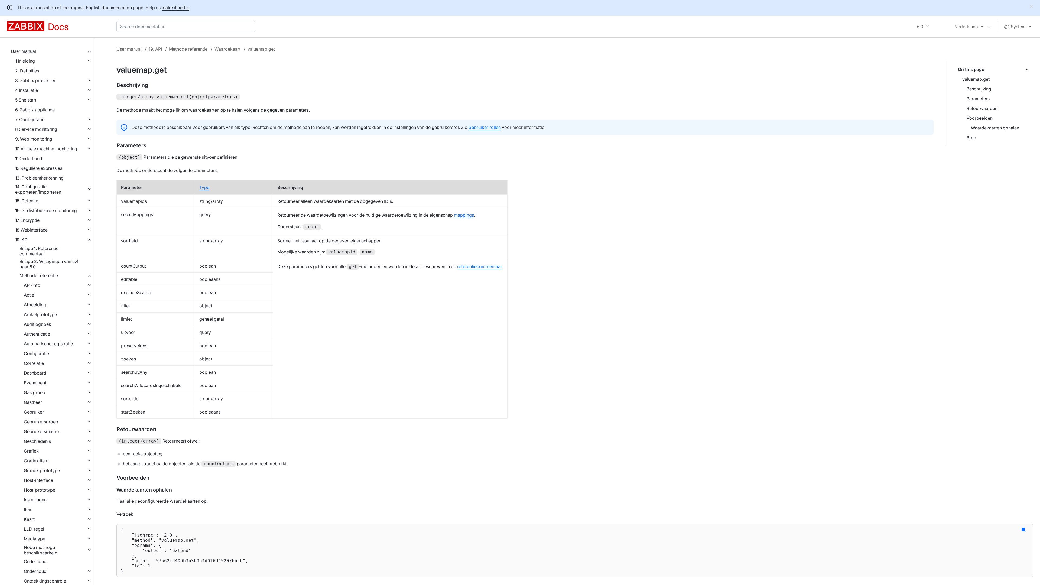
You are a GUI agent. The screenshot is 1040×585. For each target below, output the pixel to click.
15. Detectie (26, 200)
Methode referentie (39, 275)
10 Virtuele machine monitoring (46, 148)
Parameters (978, 98)
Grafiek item (36, 460)
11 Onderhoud (28, 158)
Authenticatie (37, 334)
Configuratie (36, 353)
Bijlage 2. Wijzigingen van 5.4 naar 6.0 (49, 264)
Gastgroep (34, 392)
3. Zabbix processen (35, 80)
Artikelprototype (40, 314)
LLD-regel (34, 529)
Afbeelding (35, 304)
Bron (971, 137)
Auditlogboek (37, 324)
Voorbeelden (980, 118)
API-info (32, 285)
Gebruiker (34, 412)
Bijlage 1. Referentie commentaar (39, 251)
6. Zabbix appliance (35, 109)
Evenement (35, 382)
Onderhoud (35, 561)
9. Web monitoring (33, 139)
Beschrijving (979, 89)
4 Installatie (26, 90)
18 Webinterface (31, 230)
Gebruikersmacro (41, 431)
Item (28, 509)
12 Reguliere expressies (38, 168)
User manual (23, 51)
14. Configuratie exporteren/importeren (38, 189)
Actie (29, 295)
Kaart (29, 519)
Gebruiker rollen (484, 127)
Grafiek (31, 451)
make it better (175, 7)
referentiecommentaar (479, 266)
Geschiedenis (37, 441)
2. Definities (27, 70)
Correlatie (34, 363)
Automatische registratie (48, 343)
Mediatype (34, 538)
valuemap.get (976, 79)
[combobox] (186, 26)
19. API (21, 239)
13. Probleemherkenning (39, 178)
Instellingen (35, 499)
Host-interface (38, 480)
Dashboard (35, 373)
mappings (464, 215)
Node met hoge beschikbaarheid (40, 550)
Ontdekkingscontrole (45, 581)
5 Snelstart (25, 100)
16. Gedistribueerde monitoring (46, 210)
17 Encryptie (27, 220)
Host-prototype (39, 490)
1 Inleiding (25, 61)
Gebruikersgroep (41, 421)
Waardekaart (227, 49)
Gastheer (33, 402)
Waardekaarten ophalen (995, 128)
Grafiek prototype (42, 470)
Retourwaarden (982, 108)
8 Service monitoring (36, 129)
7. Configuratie (29, 119)
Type (204, 187)
